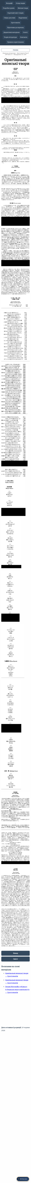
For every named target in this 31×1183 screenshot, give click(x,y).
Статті (25, 32)
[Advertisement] (15, 1010)
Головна (15, 50)
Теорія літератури (10, 37)
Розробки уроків (8, 8)
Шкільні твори (23, 8)
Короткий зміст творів (15, 13)
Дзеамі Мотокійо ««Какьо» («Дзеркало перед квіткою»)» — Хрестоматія (17, 989)
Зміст (15, 959)
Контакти (23, 37)
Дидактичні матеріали (12, 32)
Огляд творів (20, 3)
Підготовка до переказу (15, 27)
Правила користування (15, 42)
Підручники (23, 18)
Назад (15, 953)
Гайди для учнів (9, 18)
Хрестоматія (15, 22)
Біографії (9, 3)
